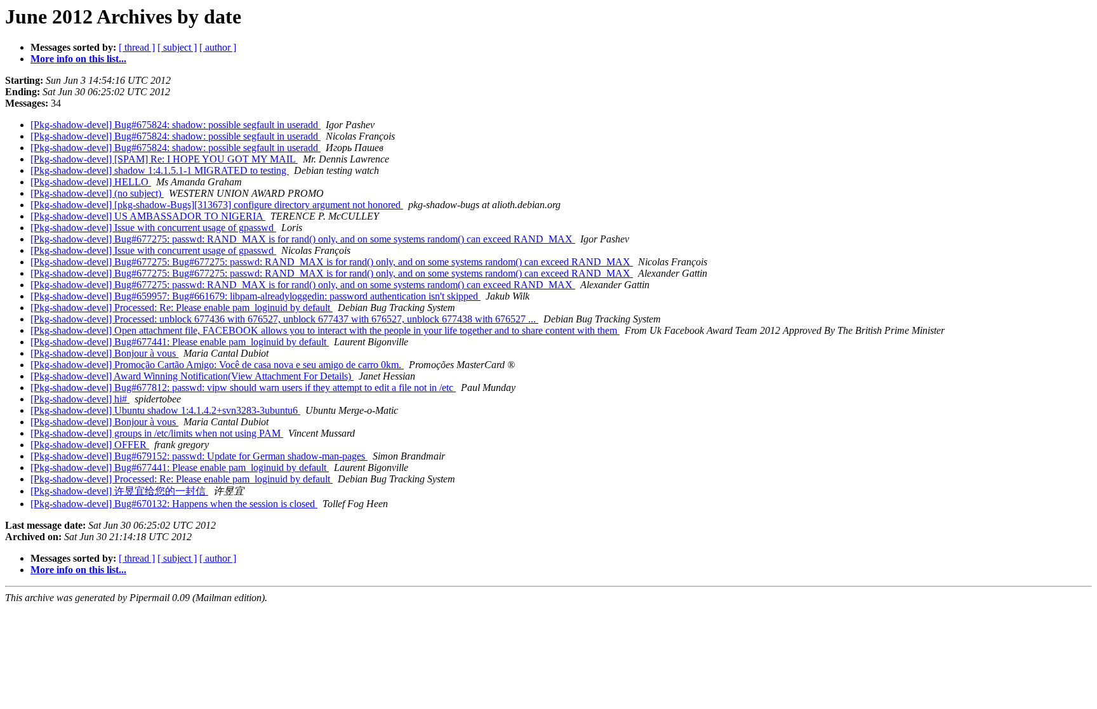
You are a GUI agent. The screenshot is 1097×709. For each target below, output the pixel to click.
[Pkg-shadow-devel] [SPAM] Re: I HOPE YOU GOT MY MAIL (164, 159)
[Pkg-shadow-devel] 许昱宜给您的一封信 (119, 491)
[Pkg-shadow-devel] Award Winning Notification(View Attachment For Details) (192, 376)
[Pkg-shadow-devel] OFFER (89, 444)
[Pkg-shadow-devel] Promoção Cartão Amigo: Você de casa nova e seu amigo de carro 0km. (217, 364)
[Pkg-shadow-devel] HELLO (90, 181)
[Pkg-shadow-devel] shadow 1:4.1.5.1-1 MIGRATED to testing (159, 170)
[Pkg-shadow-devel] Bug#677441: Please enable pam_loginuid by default (179, 341)
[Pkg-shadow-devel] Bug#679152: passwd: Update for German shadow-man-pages (199, 456)
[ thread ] (137, 47)
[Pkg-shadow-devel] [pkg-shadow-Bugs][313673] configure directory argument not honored (216, 204)
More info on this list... (78, 58)
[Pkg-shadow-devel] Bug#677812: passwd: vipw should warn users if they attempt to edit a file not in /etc (243, 387)
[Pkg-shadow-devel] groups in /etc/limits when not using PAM (156, 433)
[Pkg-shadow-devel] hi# (80, 399)
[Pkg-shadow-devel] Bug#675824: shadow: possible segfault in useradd (175, 124)
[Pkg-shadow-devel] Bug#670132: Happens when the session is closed (173, 503)
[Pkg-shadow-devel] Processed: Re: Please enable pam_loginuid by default (181, 307)
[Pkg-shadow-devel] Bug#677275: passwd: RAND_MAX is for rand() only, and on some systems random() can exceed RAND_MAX (302, 239)
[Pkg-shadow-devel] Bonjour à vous (104, 353)
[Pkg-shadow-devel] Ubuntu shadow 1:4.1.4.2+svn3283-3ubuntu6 (165, 410)
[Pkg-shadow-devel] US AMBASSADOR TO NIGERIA (147, 216)
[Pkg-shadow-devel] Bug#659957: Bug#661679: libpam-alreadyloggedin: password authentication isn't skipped (255, 296)
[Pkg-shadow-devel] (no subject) (97, 193)
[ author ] (217, 47)
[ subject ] (177, 47)
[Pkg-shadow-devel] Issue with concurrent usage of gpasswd (153, 227)
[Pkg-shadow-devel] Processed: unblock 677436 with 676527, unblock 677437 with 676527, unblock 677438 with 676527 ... (284, 319)
